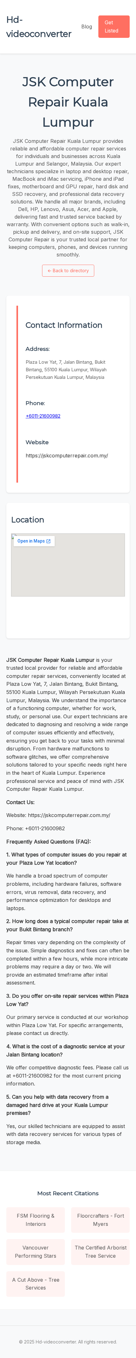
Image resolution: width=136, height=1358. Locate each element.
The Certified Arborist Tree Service (101, 1251)
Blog (86, 26)
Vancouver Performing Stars (35, 1251)
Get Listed (111, 26)
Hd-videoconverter (39, 26)
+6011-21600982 (43, 416)
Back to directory (68, 270)
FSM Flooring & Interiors (35, 1220)
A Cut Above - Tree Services (35, 1284)
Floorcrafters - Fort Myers (100, 1220)
